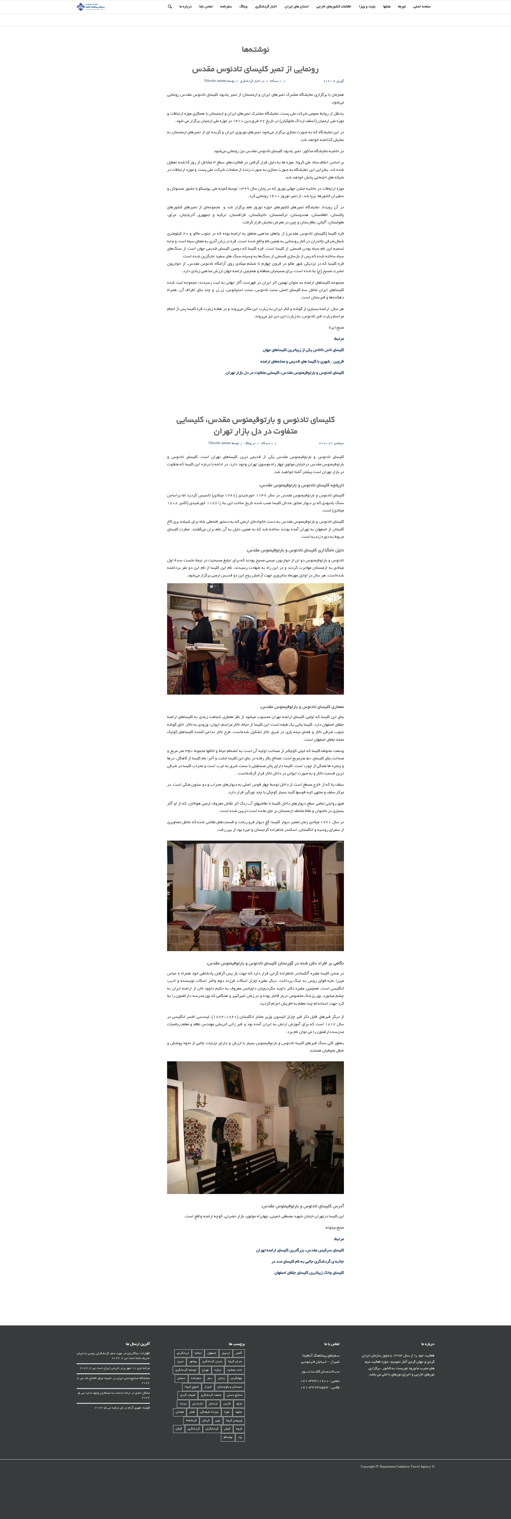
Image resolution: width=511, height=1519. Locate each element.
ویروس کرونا (234, 1420)
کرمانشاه (191, 1420)
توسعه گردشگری (185, 1370)
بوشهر (193, 1361)
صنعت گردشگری (211, 1395)
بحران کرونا (235, 1361)
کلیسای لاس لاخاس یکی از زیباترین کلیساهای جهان (303, 350)
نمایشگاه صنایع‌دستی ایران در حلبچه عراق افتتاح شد (117, 1378)
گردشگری (194, 1429)
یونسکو (228, 1437)
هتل (192, 1412)
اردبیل (226, 1353)
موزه (227, 1412)
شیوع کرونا (192, 1387)
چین (217, 1420)
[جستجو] (170, 6)
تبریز (180, 1361)
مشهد (238, 1412)
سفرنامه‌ (196, 1378)
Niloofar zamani (215, 81)
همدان (180, 1412)
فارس (227, 1404)
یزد (240, 1437)
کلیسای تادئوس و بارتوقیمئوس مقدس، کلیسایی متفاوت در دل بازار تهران (285, 373)
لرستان (213, 1404)
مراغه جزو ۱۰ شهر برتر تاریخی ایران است (123, 1368)
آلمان (239, 1353)
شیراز (208, 1387)
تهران (205, 1370)
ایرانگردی (183, 1353)
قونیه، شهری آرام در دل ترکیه (131, 1408)
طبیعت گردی (187, 1395)
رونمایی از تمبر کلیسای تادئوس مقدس (255, 69)
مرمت (183, 1404)
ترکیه (217, 1370)
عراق (239, 1404)
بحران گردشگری (212, 1361)
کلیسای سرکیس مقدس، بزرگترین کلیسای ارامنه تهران (300, 1250)
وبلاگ (248, 443)
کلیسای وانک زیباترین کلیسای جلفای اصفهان (309, 1273)
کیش (227, 1429)
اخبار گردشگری (250, 81)
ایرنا (332, 328)
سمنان (181, 1378)
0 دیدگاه (275, 81)
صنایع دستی (234, 1395)
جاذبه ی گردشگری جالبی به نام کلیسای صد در (307, 1262)
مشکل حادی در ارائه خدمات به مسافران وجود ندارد (117, 1393)
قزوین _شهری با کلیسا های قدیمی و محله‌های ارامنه (302, 362)
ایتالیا (198, 1353)
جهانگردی (236, 1378)
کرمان (206, 1420)
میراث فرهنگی (209, 1412)
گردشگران (212, 1429)
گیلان (179, 1429)
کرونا (239, 1429)
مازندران (197, 1404)
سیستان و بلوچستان (229, 1387)
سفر (209, 1378)
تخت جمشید (234, 1370)
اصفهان (211, 1353)
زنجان (221, 1378)
